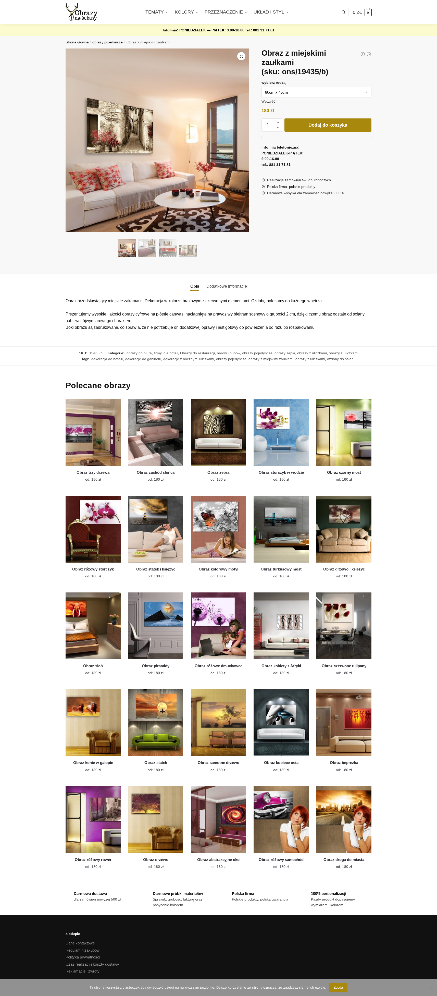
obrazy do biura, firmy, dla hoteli (152, 353)
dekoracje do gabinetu (143, 359)
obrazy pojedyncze (107, 42)
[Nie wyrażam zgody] (430, 987)
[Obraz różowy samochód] (281, 819)
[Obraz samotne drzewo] (218, 722)
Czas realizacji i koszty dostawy (92, 964)
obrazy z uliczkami (312, 353)
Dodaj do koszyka (327, 125)
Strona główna (77, 42)
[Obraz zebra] (218, 432)
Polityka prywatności (83, 957)
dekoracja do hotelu (107, 359)
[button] (241, 56)
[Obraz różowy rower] (93, 819)
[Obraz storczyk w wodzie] (281, 432)
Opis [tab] (194, 286)
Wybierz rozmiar (89, 476)
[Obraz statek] (155, 722)
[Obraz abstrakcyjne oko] (218, 819)
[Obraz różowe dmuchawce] (218, 625)
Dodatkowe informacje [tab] (226, 286)
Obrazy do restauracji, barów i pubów (210, 353)
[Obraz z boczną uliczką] (368, 54)
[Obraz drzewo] (155, 819)
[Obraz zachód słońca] (155, 432)
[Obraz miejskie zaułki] (362, 54)
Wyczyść (268, 101)
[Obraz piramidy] (155, 625)
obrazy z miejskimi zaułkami (270, 359)
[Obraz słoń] (93, 625)
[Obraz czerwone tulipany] (343, 625)
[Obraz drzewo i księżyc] (343, 529)
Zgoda (338, 987)
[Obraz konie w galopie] (93, 722)
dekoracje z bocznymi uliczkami (188, 359)
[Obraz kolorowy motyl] (218, 529)
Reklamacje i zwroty (82, 971)
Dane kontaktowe (80, 943)
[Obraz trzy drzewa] (93, 432)
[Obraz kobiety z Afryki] (281, 625)
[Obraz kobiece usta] (281, 722)
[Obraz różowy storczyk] (93, 529)
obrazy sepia (284, 353)
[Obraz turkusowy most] (281, 529)
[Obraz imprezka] (343, 722)
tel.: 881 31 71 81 (259, 30)
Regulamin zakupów (82, 950)
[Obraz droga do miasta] (343, 819)
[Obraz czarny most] (343, 432)
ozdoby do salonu (341, 359)
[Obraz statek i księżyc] (155, 529)
